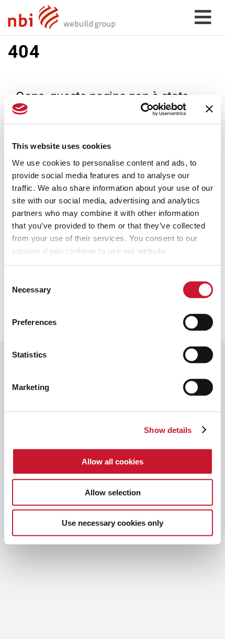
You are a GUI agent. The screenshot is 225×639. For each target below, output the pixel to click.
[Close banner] (209, 109)
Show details (168, 429)
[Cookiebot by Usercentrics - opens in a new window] (141, 109)
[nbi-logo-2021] (61, 9)
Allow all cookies (112, 461)
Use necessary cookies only (112, 522)
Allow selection (113, 492)
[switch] (198, 322)
